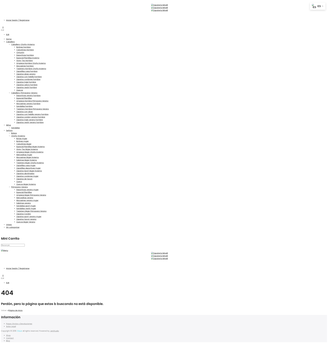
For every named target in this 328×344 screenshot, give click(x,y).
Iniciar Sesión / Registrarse (17, 20)
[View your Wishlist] (1, 24)
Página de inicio (16, 310)
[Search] (1, 13)
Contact (10, 338)
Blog (8, 341)
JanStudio (54, 331)
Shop (8, 335)
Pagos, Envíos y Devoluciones (19, 323)
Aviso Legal (11, 326)
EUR (7, 34)
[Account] (1, 15)
